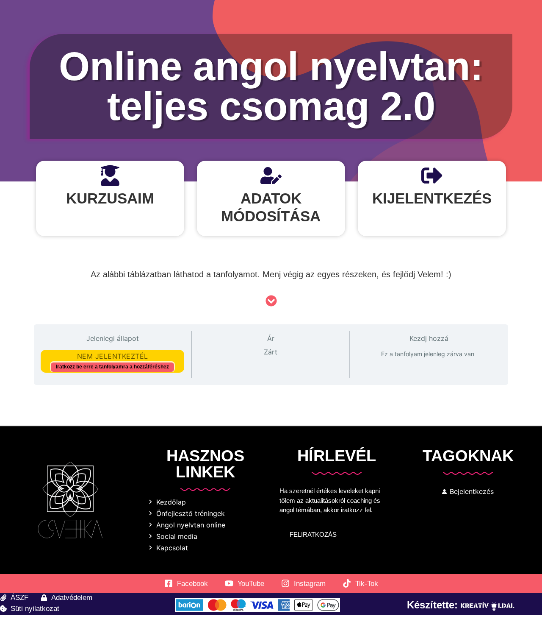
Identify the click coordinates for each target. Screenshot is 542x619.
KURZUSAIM (110, 198)
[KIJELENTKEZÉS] (431, 175)
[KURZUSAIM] (110, 175)
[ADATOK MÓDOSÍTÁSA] (271, 175)
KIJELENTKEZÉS (432, 198)
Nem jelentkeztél (112, 356)
